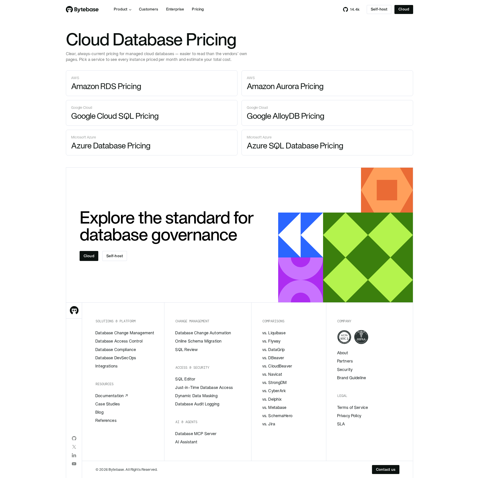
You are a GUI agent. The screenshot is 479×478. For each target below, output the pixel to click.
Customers (148, 9)
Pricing (198, 9)
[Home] (82, 9)
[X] (74, 447)
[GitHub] (74, 438)
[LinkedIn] (74, 455)
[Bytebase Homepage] (74, 311)
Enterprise (175, 9)
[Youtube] (74, 464)
